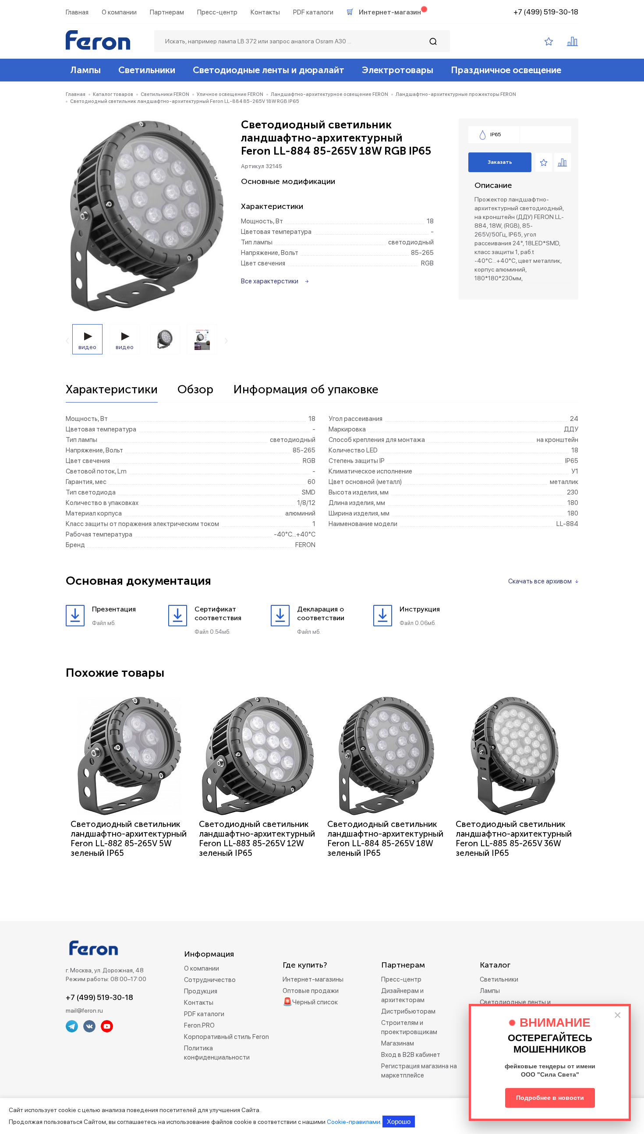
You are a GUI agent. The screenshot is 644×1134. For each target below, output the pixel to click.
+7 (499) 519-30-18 (545, 11)
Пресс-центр (217, 12)
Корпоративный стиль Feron (226, 1037)
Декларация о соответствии (320, 613)
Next (226, 341)
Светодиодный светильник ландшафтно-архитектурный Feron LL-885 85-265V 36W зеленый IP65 (514, 838)
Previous (67, 341)
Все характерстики (269, 281)
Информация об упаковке (306, 389)
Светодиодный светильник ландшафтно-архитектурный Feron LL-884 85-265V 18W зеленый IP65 (385, 838)
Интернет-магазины (313, 979)
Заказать (500, 162)
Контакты (265, 12)
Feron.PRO (199, 1025)
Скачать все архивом (540, 581)
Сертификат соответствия (218, 613)
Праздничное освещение (506, 69)
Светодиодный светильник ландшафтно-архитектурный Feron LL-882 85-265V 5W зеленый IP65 (129, 838)
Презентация (114, 609)
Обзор (195, 389)
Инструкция (420, 609)
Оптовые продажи (311, 991)
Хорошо (398, 1121)
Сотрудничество (210, 980)
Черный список (315, 1002)
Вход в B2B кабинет (410, 1055)
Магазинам (397, 1043)
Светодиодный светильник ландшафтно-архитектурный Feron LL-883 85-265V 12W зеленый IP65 (257, 838)
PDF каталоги (313, 12)
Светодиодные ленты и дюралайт (268, 69)
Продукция (200, 991)
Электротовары (397, 69)
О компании (119, 12)
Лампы (85, 69)
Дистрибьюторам (408, 1011)
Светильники (146, 69)
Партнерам (167, 12)
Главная (77, 12)
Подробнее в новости (550, 1097)
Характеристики (112, 389)
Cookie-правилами (353, 1121)
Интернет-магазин (390, 12)
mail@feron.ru (84, 1010)
